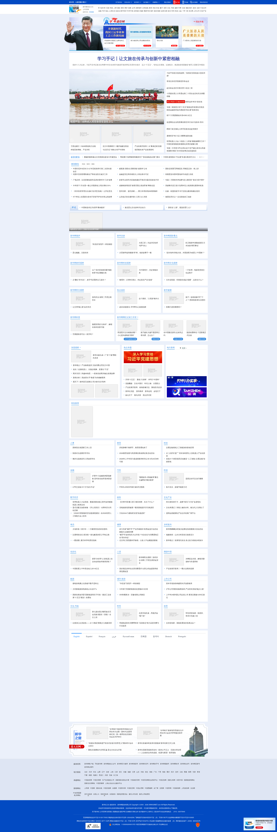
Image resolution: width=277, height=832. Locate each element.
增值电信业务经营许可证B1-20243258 (121, 817)
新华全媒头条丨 (99, 355)
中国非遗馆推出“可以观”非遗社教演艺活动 (179, 157)
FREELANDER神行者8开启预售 (131, 487)
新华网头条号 (184, 764)
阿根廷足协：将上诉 (191, 168)
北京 (85, 772)
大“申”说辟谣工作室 (130, 339)
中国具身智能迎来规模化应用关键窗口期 (182, 144)
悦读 (176, 11)
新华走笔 (148, 391)
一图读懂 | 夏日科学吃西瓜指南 (84, 540)
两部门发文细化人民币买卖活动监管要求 (182, 129)
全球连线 (145, 8)
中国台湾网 (139, 788)
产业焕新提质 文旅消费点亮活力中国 (96, 365)
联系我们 (109, 811)
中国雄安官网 (135, 780)
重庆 (168, 772)
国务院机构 (104, 794)
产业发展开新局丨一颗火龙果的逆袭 (180, 568)
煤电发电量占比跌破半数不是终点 (86, 583)
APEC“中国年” (153, 379)
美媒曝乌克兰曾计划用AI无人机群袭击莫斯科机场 (184, 185)
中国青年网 (122, 788)
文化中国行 (138, 383)
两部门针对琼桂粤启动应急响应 (184, 151)
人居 (119, 551)
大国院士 (156, 383)
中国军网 (168, 788)
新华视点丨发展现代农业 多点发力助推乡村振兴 (184, 540)
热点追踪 (121, 290)
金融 (99, 11)
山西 (98, 772)
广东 (155, 772)
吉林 (107, 772)
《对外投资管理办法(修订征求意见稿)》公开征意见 (92, 191)
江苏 (116, 772)
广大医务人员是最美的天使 (192, 40)
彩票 (165, 11)
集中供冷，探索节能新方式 (176, 487)
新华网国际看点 (170, 235)
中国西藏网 (148, 788)
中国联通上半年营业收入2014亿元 (86, 568)
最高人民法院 (133, 794)
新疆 (90, 775)
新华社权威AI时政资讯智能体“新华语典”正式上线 (156, 743)
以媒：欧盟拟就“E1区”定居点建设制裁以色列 (182, 191)
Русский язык (128, 636)
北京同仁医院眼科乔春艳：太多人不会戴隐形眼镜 (138, 540)
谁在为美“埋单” (198, 180)
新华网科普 (75, 317)
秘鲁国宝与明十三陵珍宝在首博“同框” (84, 229)
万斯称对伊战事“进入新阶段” (181, 180)
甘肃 (194, 772)
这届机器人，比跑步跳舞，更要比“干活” (93, 369)
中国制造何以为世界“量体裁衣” (93, 207)
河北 (94, 772)
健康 (176, 8)
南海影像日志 (144, 387)
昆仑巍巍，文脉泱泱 (80, 252)
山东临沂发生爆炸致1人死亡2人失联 (133, 196)
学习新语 (200, 46)
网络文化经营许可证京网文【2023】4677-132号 (93, 821)
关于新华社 (119, 2)
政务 (194, 8)
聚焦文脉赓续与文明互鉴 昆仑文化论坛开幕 (105, 750)
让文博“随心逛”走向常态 (82, 307)
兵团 (106, 775)
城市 (151, 11)
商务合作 (135, 811)
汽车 (103, 11)
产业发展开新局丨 (141, 146)
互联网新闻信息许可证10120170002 (95, 817)
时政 (111, 8)
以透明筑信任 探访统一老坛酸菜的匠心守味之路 (91, 534)
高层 (107, 8)
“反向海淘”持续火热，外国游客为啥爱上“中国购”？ (185, 252)
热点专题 (128, 347)
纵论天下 (128, 395)
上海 (111, 772)
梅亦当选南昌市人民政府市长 (84, 458)
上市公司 (197, 11)
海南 (163, 772)
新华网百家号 (195, 764)
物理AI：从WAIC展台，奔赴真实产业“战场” (135, 279)
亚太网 (191, 11)
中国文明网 (97, 780)
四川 (172, 772)
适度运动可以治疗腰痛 (194, 478)
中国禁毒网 (100, 783)
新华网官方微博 (122, 764)
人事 (115, 8)
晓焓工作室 (202, 339)
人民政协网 (185, 788)
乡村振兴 (137, 11)
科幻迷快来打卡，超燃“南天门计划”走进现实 (183, 502)
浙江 (120, 772)
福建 (129, 772)
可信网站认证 (163, 824)
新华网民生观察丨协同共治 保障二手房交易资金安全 (148, 560)
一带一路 (185, 11)
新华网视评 (75, 235)
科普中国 (180, 780)
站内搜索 (195, 2)
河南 (142, 772)
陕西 (189, 772)
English (77, 636)
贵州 (176, 772)
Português (182, 636)
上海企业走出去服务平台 (113, 783)
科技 (154, 8)
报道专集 (200, 21)
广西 (159, 772)
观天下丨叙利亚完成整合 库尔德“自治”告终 (89, 381)
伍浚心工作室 (178, 339)
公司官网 (86, 9)
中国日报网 (107, 788)
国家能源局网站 (189, 780)
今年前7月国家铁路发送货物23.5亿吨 (133, 589)
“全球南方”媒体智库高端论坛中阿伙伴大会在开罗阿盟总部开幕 (172, 733)
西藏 (185, 772)
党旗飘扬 (128, 383)
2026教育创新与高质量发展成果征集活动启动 (136, 453)
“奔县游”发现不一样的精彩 (102, 244)
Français (102, 636)
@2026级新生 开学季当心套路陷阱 (132, 307)
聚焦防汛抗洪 (156, 387)
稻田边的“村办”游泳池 (193, 101)
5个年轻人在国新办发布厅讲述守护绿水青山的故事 (92, 196)
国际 (118, 8)
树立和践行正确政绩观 (175, 101)
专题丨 (169, 107)
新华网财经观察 (77, 262)
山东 (137, 772)
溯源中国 (147, 11)
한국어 (156, 636)
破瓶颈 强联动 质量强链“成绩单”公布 (133, 168)
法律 (198, 8)
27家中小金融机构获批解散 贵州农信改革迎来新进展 (102, 478)
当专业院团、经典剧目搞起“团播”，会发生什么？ (185, 279)
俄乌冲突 (137, 395)
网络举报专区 (204, 2)
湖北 (146, 772)
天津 (90, 772)
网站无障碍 (167, 2)
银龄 (141, 11)
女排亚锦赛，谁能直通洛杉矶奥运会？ (181, 623)
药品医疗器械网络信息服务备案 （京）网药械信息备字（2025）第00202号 (175, 821)
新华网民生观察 (77, 290)
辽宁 (103, 772)
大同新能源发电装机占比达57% (85, 589)
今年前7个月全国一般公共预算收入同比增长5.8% (92, 185)
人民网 (86, 788)
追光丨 (75, 369)
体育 (165, 8)
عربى (114, 636)
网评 (126, 8)
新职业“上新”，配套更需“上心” (179, 207)
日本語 (144, 636)
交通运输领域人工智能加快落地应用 (180, 447)
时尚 (173, 11)
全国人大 (96, 794)
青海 (198, 772)
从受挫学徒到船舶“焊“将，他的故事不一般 (135, 252)
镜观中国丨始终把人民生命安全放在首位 (91, 121)
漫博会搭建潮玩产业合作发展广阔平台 (181, 513)
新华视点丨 (77, 365)
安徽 (124, 772)
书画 (172, 8)
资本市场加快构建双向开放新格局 (179, 583)
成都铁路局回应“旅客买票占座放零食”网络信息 (137, 185)
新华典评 (139, 391)
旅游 (155, 11)
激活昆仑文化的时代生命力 (135, 207)
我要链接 (116, 811)
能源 (158, 11)
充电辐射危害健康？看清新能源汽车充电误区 (136, 507)
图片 (190, 8)
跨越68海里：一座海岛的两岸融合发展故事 (98, 373)
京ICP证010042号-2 (142, 821)
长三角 (115, 775)
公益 (180, 11)
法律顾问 (129, 811)
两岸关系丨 (77, 373)
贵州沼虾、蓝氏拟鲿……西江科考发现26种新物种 (138, 191)
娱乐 (169, 11)
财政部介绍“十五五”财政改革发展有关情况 (188, 107)
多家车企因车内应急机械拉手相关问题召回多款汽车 (139, 180)
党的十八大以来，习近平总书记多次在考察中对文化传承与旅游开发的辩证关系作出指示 (106, 64)
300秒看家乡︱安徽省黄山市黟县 (132, 594)
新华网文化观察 (170, 262)
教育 (150, 8)
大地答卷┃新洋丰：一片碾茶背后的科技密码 (90, 529)
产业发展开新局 (131, 387)
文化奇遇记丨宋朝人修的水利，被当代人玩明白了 (185, 507)
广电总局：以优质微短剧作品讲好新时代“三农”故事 (92, 180)
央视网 (114, 788)
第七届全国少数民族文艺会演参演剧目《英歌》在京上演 (101, 614)
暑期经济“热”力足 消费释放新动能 (179, 135)
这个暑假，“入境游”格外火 (149, 298)
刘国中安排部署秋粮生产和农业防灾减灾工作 (90, 174)
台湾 (133, 8)
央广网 (156, 788)
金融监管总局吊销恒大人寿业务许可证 (134, 174)
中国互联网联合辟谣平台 (149, 780)
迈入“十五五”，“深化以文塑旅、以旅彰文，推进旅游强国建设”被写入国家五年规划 (173, 64)
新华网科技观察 (124, 262)
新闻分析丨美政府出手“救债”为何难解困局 (89, 377)
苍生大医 (160, 40)
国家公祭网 (171, 780)
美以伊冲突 (147, 395)
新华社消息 (129, 391)
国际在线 (99, 788)
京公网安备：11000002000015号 (123, 824)
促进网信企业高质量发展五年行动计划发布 (183, 122)
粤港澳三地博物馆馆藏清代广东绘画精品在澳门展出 (140, 157)
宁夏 (85, 775)
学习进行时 (102, 8)
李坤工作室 (156, 339)
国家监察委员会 (122, 794)
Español (89, 636)
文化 (168, 8)
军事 (179, 8)
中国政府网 (88, 780)
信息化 (117, 11)
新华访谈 (121, 235)
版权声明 (122, 811)
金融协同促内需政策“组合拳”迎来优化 (183, 110)
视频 (187, 8)
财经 (122, 8)
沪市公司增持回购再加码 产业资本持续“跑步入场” (185, 589)
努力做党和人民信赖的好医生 (140, 40)
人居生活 (112, 11)
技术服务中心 (143, 811)
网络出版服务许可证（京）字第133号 (122, 821)
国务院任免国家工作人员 (82, 447)
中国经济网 (131, 788)
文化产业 (203, 11)
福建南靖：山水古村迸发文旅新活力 (180, 534)
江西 (133, 772)
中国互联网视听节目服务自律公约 (147, 824)
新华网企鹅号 (88, 767)
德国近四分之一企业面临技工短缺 (178, 196)
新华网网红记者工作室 (127, 317)
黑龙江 (101, 775)
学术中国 (130, 11)
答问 (201, 122)
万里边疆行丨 (76, 146)
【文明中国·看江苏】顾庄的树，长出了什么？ (136, 502)
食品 (106, 11)
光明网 (161, 788)
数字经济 (124, 11)
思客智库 (139, 8)
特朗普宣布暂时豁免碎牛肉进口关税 (179, 174)
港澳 (129, 8)
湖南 (150, 772)
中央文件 (203, 8)
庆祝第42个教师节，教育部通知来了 (133, 447)
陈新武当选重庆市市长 (81, 453)
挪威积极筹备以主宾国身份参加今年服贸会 (100, 157)
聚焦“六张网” (142, 379)
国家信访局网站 (89, 783)
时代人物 (147, 383)
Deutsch (168, 636)
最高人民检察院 (144, 794)
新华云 (150, 811)
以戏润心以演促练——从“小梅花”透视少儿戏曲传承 (92, 623)
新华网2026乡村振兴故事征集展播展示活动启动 (184, 529)
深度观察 (75, 347)
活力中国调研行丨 (110, 146)
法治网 (192, 788)
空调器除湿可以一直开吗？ (83, 334)
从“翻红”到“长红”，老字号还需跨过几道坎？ (89, 279)
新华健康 (168, 290)
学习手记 (147, 46)
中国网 (92, 788)
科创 (157, 8)
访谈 (183, 8)
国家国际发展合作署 (122, 780)
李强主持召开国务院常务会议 (178, 81)
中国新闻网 (176, 788)
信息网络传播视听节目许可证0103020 (181, 817)
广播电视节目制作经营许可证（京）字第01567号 (151, 817)
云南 (181, 772)
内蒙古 (95, 775)
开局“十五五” (130, 379)
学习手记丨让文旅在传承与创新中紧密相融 (138, 58)
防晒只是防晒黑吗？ (174, 307)
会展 (162, 11)
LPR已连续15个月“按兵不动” (84, 487)
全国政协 (113, 794)
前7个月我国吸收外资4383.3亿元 (179, 115)
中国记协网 (162, 780)
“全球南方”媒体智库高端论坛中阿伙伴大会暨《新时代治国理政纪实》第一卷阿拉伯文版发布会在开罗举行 (121, 733)
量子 (161, 8)
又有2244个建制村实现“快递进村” (132, 513)
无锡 (110, 775)
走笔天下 (157, 391)
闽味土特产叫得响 (118, 149)
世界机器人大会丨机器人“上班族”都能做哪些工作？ (186, 141)
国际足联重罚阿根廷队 (174, 168)
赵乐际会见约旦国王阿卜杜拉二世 (180, 88)
